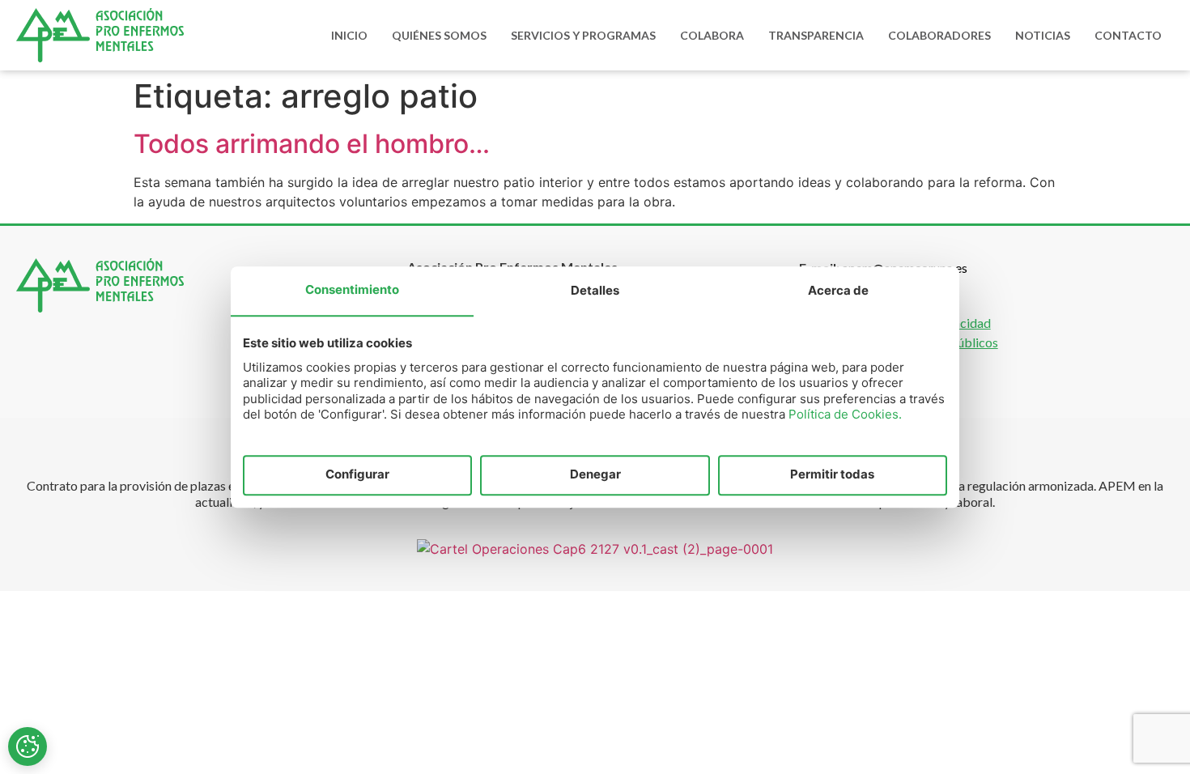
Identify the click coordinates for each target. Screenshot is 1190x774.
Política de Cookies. (845, 414)
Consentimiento (352, 289)
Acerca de (838, 290)
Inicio (349, 35)
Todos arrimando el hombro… (312, 143)
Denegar (595, 475)
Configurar (357, 475)
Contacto (1128, 35)
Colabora (712, 35)
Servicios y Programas (583, 35)
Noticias (1042, 35)
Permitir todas (832, 475)
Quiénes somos (439, 35)
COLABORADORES (939, 35)
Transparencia (816, 35)
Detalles (595, 290)
